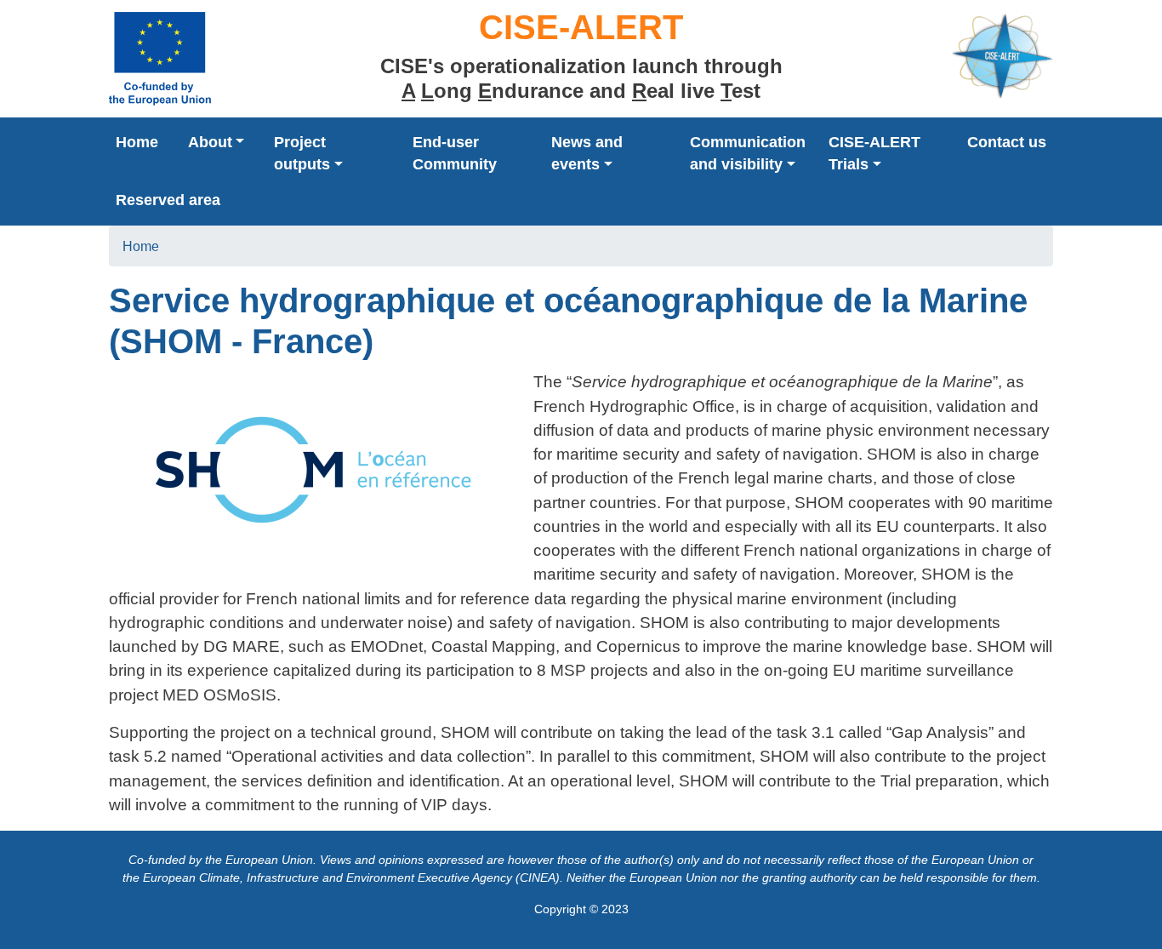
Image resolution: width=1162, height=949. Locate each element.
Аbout (210, 142)
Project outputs (302, 153)
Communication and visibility (748, 153)
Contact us (1006, 142)
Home (137, 142)
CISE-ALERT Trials (874, 153)
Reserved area (168, 200)
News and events (587, 153)
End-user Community (455, 153)
